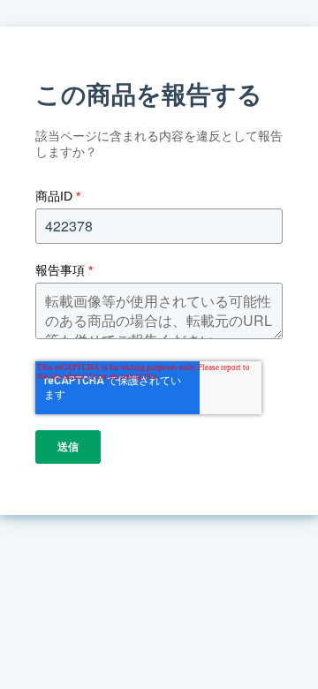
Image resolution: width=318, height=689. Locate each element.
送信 (68, 447)
